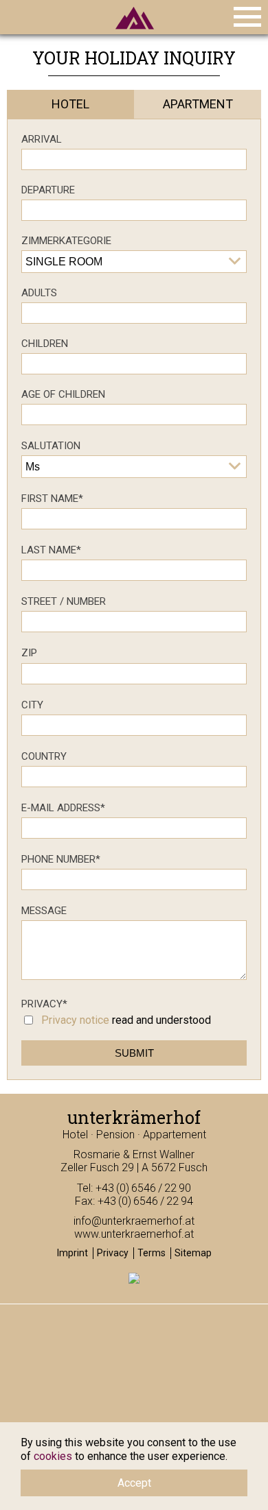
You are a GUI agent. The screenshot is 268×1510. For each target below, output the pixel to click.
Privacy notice (75, 1020)
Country (44, 756)
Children (44, 343)
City (32, 705)
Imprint (72, 1252)
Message (44, 910)
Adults (39, 293)
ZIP (29, 653)
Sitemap (193, 1252)
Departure (48, 190)
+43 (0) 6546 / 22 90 (143, 1188)
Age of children (63, 394)
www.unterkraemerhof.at (134, 1234)
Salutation (50, 446)
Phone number (60, 859)
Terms (151, 1252)
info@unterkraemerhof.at (134, 1220)
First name (52, 498)
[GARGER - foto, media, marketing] (134, 1281)
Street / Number (63, 601)
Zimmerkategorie (66, 241)
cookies (53, 1456)
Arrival (41, 139)
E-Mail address (63, 808)
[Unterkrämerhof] (134, 32)
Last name (51, 550)
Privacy (44, 1004)
